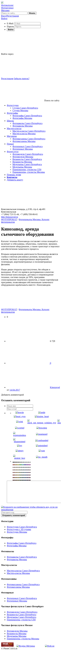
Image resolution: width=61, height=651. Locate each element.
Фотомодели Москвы (22, 156)
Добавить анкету (15, 180)
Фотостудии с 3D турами (19, 529)
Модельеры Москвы (22, 167)
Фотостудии (13, 105)
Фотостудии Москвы (17, 532)
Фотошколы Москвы (22, 126)
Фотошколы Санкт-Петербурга (27, 123)
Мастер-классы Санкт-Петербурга (28, 131)
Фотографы (12, 113)
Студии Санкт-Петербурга (25, 108)
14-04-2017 (15, 390)
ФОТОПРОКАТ (9, 219)
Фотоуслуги (12, 151)
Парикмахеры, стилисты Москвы (28, 172)
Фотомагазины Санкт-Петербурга (28, 139)
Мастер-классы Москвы (24, 133)
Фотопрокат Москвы (22, 149)
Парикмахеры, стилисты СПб (26, 169)
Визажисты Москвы (22, 162)
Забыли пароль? (21, 78)
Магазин (5, 10)
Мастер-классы (14, 128)
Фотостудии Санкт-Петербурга (22, 527)
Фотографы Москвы (22, 118)
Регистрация (7, 78)
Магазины (12, 136)
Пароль (10, 26)
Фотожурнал (7, 8)
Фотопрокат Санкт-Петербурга (27, 146)
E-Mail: (10, 23)
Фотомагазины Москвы (23, 141)
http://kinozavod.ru (9, 217)
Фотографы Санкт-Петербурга (27, 115)
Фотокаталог (7, 5)
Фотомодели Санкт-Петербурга (27, 154)
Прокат (10, 144)
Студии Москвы (20, 110)
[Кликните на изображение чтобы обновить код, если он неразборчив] (30, 509)
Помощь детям (14, 174)
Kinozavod (55, 387)
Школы (10, 121)
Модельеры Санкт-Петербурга (27, 164)
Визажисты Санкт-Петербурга (27, 159)
